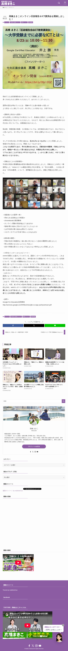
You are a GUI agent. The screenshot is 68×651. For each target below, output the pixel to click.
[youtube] (37, 452)
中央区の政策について (15, 22)
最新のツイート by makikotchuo (13, 490)
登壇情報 (30, 22)
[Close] (63, 625)
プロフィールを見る (34, 446)
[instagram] (35, 452)
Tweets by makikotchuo (10, 590)
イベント (7, 22)
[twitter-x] (33, 452)
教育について (24, 22)
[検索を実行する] (63, 401)
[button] (13, 325)
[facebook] (30, 452)
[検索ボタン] (59, 3)
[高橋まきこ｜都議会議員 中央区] (8, 3)
